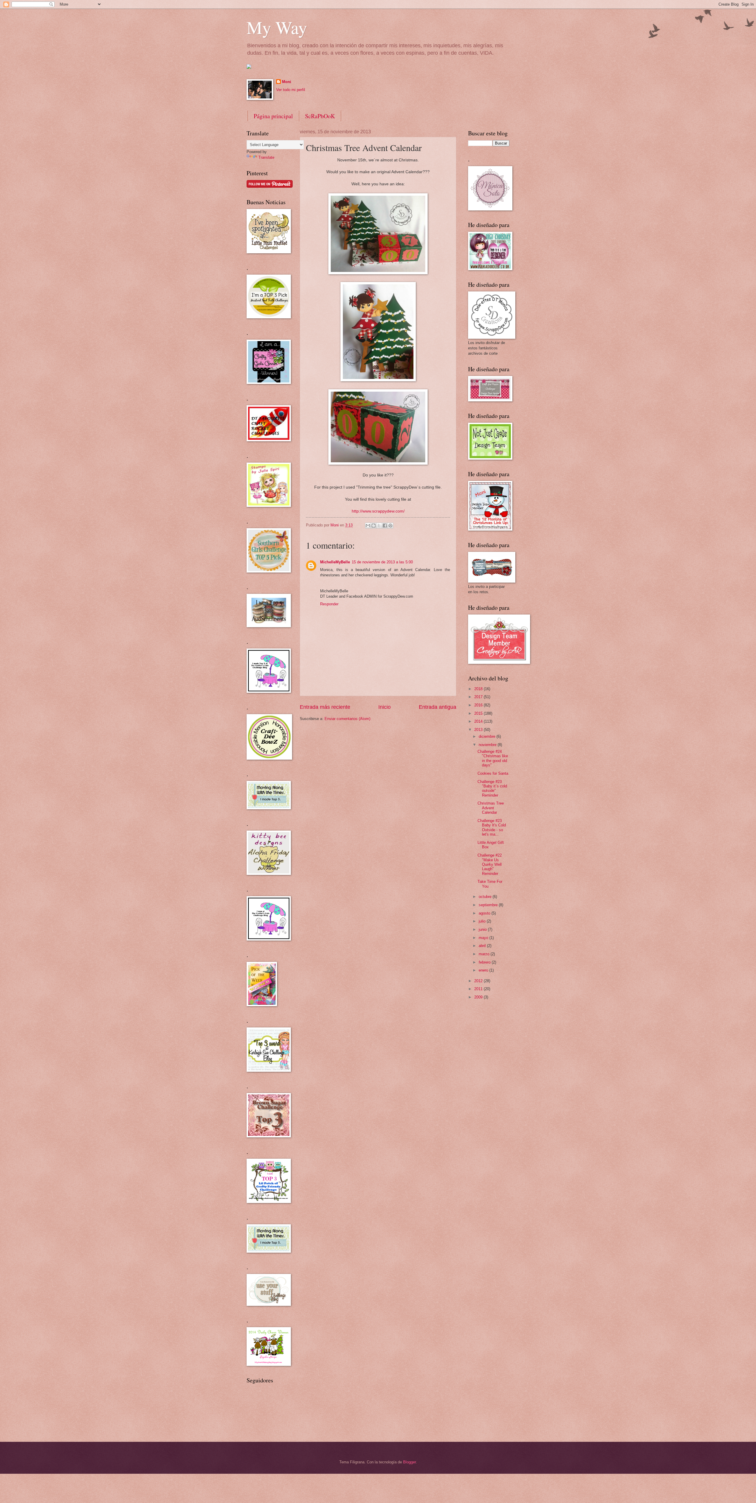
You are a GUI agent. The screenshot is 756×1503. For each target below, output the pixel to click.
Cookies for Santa (493, 773)
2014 (479, 721)
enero (484, 970)
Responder (329, 604)
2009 (479, 997)
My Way (277, 27)
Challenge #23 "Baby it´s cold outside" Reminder (492, 788)
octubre (486, 896)
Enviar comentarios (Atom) (347, 718)
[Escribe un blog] (374, 525)
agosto (485, 913)
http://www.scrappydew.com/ (378, 511)
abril (483, 945)
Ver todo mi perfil (290, 89)
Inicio (384, 707)
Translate (266, 157)
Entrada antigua (437, 707)
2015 (479, 713)
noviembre (488, 744)
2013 (479, 729)
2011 (479, 989)
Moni (286, 82)
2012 (479, 981)
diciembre (487, 736)
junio (483, 929)
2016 (479, 705)
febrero (485, 962)
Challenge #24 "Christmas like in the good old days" (493, 758)
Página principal (273, 116)
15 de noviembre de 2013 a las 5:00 (382, 562)
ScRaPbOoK (320, 116)
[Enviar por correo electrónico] (368, 525)
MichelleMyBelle (335, 562)
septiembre (489, 905)
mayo (484, 937)
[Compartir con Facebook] (385, 525)
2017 (479, 697)
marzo (485, 954)
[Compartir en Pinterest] (390, 525)
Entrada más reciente (325, 707)
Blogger (409, 1462)
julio (483, 921)
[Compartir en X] (379, 525)
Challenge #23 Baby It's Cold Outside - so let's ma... (492, 827)
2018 (479, 689)
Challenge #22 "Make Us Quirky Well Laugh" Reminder (490, 864)
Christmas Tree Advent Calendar (491, 808)
